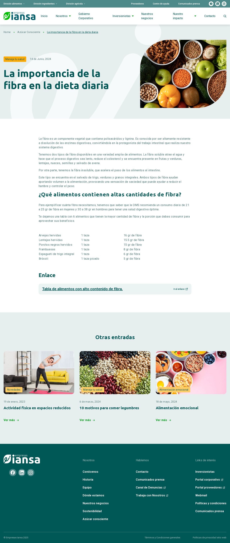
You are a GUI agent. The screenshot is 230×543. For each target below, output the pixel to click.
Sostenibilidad (92, 511)
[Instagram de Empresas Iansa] (224, 3)
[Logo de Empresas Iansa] (19, 16)
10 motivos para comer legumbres (109, 408)
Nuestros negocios (147, 16)
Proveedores (137, 4)
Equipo (87, 487)
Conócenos (90, 471)
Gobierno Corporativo (86, 16)
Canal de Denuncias (149, 487)
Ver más (9, 420)
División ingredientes (44, 4)
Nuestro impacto (178, 16)
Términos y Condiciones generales (162, 537)
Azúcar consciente (95, 519)
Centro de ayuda (161, 4)
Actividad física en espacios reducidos (37, 408)
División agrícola (74, 4)
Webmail (201, 495)
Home (7, 32)
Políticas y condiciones (210, 503)
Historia (88, 479)
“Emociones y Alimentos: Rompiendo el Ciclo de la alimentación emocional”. (189, 416)
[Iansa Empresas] (22, 459)
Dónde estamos (93, 495)
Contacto (209, 16)
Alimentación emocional (177, 408)
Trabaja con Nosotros (150, 495)
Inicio (44, 16)
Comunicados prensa (189, 4)
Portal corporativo (207, 479)
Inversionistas (121, 16)
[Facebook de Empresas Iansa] (211, 3)
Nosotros (62, 16)
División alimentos (13, 4)
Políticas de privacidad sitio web (209, 537)
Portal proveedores (208, 487)
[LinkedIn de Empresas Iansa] (217, 3)
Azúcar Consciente (28, 32)
